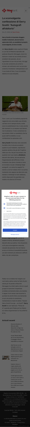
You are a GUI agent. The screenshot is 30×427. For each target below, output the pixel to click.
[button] (15, 211)
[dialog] (15, 213)
